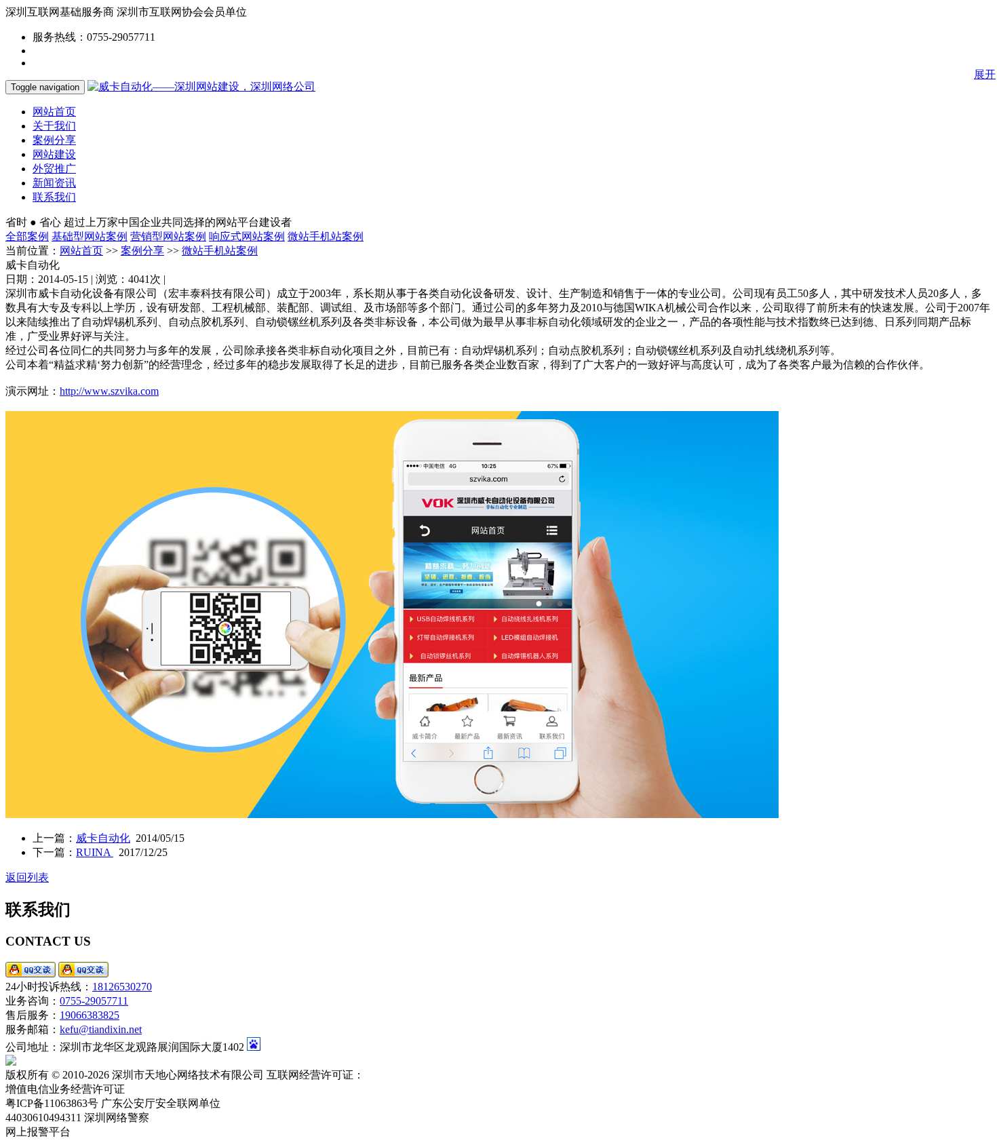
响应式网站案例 (247, 236)
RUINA (94, 852)
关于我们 (54, 126)
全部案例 (27, 236)
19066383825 (89, 1015)
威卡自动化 (103, 838)
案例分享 (54, 140)
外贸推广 (54, 168)
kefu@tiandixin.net (101, 1029)
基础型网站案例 (90, 236)
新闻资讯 (54, 183)
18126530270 (122, 986)
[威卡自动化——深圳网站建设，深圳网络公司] (201, 86)
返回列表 (27, 877)
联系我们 (54, 197)
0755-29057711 (94, 1001)
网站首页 (54, 111)
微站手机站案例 (326, 236)
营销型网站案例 (168, 236)
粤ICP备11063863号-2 (416, 1075)
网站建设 (54, 154)
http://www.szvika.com (109, 391)
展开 (985, 74)
